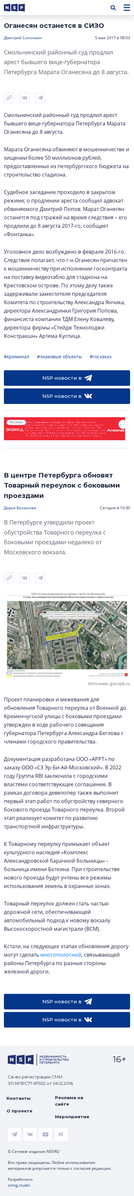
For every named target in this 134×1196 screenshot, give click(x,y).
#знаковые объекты (59, 356)
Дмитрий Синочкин (23, 37)
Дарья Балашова (20, 508)
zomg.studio (19, 1185)
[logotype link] (20, 8)
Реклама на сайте (69, 1101)
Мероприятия (72, 1116)
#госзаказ (101, 356)
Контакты (19, 1098)
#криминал (16, 356)
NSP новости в (62, 378)
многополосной (60, 954)
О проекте (20, 1110)
